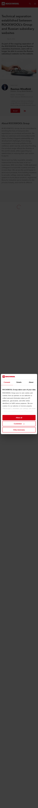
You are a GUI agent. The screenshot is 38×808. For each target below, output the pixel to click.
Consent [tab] (7, 382)
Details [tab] (19, 382)
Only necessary (19, 430)
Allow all (19, 418)
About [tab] (31, 382)
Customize (18, 424)
